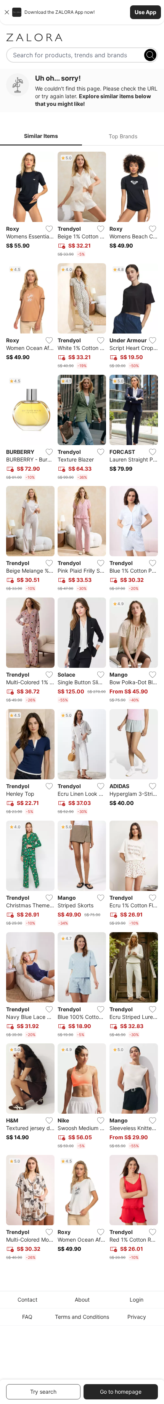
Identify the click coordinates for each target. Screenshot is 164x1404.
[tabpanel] (82, 708)
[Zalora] (82, 37)
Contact (27, 1299)
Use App (145, 12)
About (82, 1299)
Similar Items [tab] (41, 136)
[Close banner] (7, 12)
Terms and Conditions (82, 1316)
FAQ (27, 1316)
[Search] (150, 55)
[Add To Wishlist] (49, 229)
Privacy (136, 1316)
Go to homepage (120, 1391)
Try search (43, 1391)
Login (136, 1299)
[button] (82, 12)
